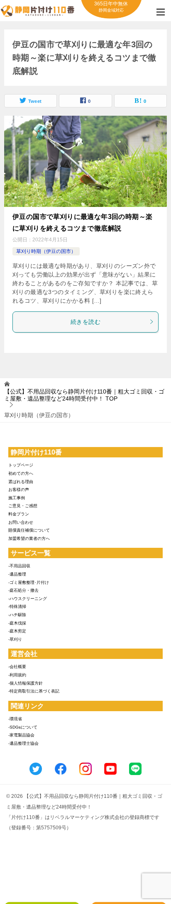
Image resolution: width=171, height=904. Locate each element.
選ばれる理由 (20, 481)
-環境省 (15, 719)
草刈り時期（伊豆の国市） (46, 251)
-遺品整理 (17, 574)
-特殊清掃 (17, 606)
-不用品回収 (19, 566)
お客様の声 (18, 489)
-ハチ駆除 (17, 614)
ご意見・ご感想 (22, 505)
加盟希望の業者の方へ (29, 538)
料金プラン (18, 514)
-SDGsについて (22, 727)
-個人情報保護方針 (25, 683)
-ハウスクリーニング (27, 598)
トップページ (20, 465)
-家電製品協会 (21, 735)
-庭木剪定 (17, 631)
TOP (84, 395)
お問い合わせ (20, 522)
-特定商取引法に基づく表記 (33, 691)
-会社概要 (17, 666)
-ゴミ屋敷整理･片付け (28, 582)
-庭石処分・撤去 (23, 590)
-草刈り (15, 639)
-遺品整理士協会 (23, 743)
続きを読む (85, 321)
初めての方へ (20, 473)
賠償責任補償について (29, 530)
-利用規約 (17, 675)
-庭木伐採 (17, 623)
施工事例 (16, 498)
